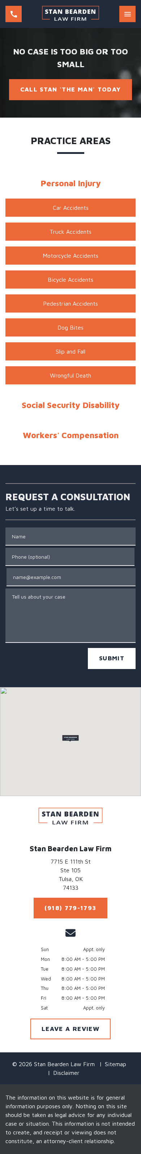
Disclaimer (66, 1072)
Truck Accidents (70, 231)
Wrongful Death (70, 375)
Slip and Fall (70, 351)
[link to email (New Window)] (70, 933)
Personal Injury (70, 183)
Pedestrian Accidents (70, 303)
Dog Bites (70, 327)
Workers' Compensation (71, 435)
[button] (71, 738)
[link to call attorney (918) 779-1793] (13, 14)
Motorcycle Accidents (70, 255)
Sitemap (115, 1064)
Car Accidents (71, 207)
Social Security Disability (71, 405)
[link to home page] (70, 14)
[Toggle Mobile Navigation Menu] (127, 14)
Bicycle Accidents (70, 279)
